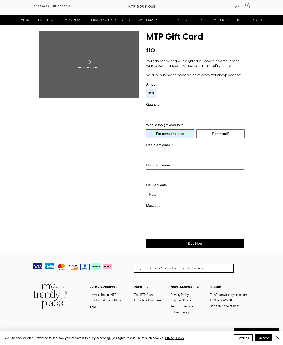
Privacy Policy (174, 338)
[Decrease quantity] (150, 113)
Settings (243, 338)
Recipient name (158, 165)
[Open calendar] (239, 194)
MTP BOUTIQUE (141, 6)
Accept (264, 338)
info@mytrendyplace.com (230, 295)
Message (153, 205)
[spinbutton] (157, 113)
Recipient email (159, 145)
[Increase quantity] (165, 113)
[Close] (277, 337)
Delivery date (156, 185)
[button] (247, 5)
